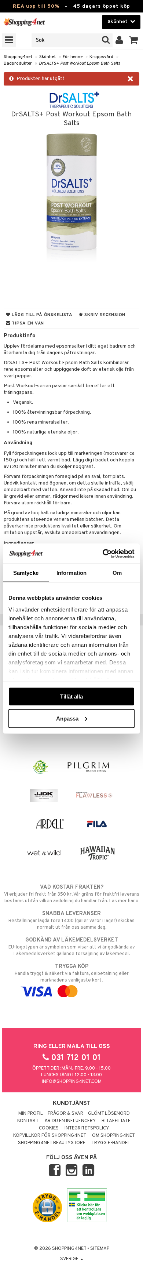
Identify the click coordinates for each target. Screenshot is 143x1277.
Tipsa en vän (27, 323)
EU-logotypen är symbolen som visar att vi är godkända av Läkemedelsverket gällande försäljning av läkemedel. (71, 947)
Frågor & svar (65, 1114)
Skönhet (47, 57)
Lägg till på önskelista (42, 315)
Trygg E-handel (110, 1143)
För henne (72, 57)
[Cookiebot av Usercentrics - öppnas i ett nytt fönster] (103, 553)
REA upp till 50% (36, 6)
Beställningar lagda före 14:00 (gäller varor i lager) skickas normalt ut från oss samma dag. (71, 920)
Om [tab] (117, 573)
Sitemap (99, 1249)
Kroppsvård (101, 57)
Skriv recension (104, 315)
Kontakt (27, 1121)
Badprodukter (18, 63)
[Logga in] (119, 40)
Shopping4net (18, 57)
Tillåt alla (71, 696)
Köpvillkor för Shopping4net (49, 1136)
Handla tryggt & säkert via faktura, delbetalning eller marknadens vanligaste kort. (72, 973)
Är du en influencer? (70, 1121)
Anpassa (67, 718)
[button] (133, 40)
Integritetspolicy (87, 1128)
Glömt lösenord (109, 1114)
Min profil (30, 1114)
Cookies (49, 1128)
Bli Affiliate (116, 1121)
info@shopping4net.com (72, 1082)
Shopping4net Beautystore (51, 1143)
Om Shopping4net (113, 1136)
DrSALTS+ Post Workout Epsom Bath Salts (79, 63)
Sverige (70, 1259)
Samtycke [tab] (25, 573)
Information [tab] (71, 573)
